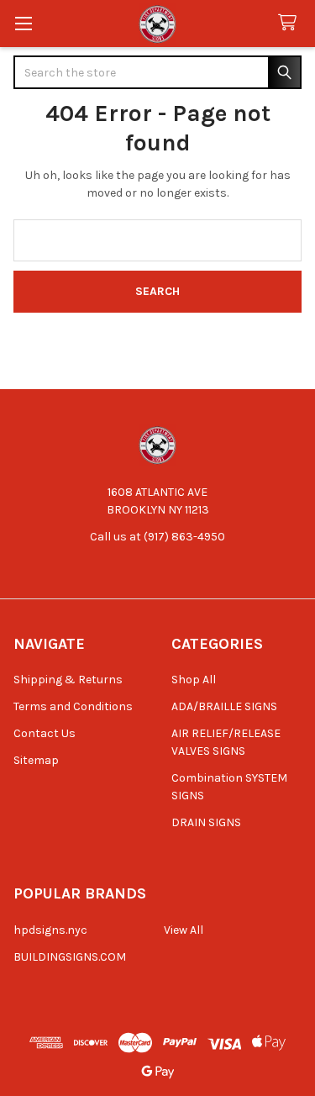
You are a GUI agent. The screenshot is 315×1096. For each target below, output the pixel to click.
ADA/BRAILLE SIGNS (224, 706)
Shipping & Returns (68, 679)
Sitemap (36, 760)
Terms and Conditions (73, 706)
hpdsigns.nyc (50, 930)
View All (183, 930)
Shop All (193, 679)
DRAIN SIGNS (206, 822)
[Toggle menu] (23, 23)
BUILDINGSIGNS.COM (69, 957)
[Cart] (290, 23)
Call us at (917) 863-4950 (157, 537)
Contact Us (44, 733)
